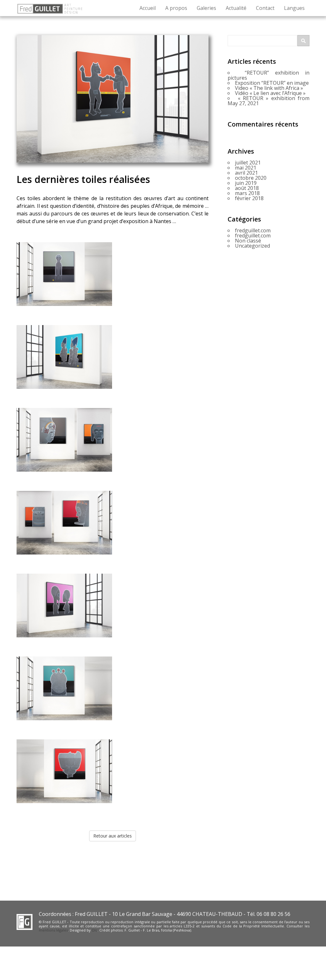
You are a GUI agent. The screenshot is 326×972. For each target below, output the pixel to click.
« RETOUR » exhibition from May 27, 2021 (268, 101)
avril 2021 (246, 172)
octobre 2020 (250, 177)
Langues (294, 7)
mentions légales (53, 930)
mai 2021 (245, 167)
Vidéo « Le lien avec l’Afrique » (270, 93)
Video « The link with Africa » (269, 87)
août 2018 (247, 188)
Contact (265, 7)
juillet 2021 (248, 162)
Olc (94, 930)
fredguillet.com (253, 230)
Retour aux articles (112, 836)
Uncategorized (252, 245)
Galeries (206, 7)
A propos (176, 7)
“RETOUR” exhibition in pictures (268, 75)
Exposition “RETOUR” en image (272, 82)
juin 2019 (246, 182)
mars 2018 (247, 193)
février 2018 (249, 198)
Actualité (236, 7)
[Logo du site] (50, 8)
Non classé (248, 240)
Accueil (147, 7)
